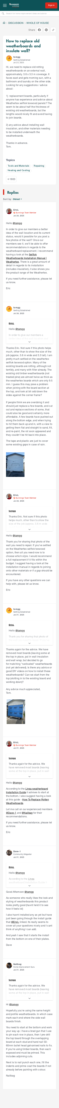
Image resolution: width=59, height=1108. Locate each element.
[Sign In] (51, 5)
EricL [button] (16, 210)
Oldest (16, 199)
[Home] (4, 23)
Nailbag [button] (17, 964)
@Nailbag (27, 812)
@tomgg (17, 223)
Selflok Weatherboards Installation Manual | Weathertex (26, 258)
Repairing (39, 166)
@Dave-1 (11, 812)
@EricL (15, 921)
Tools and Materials (18, 166)
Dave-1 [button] (17, 851)
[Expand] (29, 342)
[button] (9, 58)
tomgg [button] (16, 57)
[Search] (3, 13)
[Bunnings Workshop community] (14, 5)
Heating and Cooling (19, 171)
